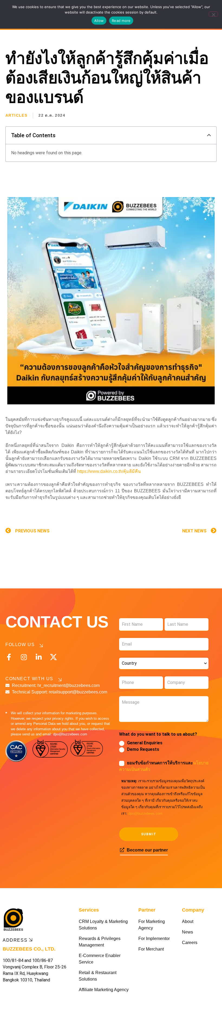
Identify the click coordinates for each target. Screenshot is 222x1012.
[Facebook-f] (8, 657)
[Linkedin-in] (38, 657)
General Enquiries (144, 742)
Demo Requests (143, 749)
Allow (99, 20)
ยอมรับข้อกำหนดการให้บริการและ (163, 766)
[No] (213, 14)
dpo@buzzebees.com (145, 813)
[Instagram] (23, 657)
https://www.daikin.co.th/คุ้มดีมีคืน (109, 471)
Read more (121, 20)
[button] (209, 135)
